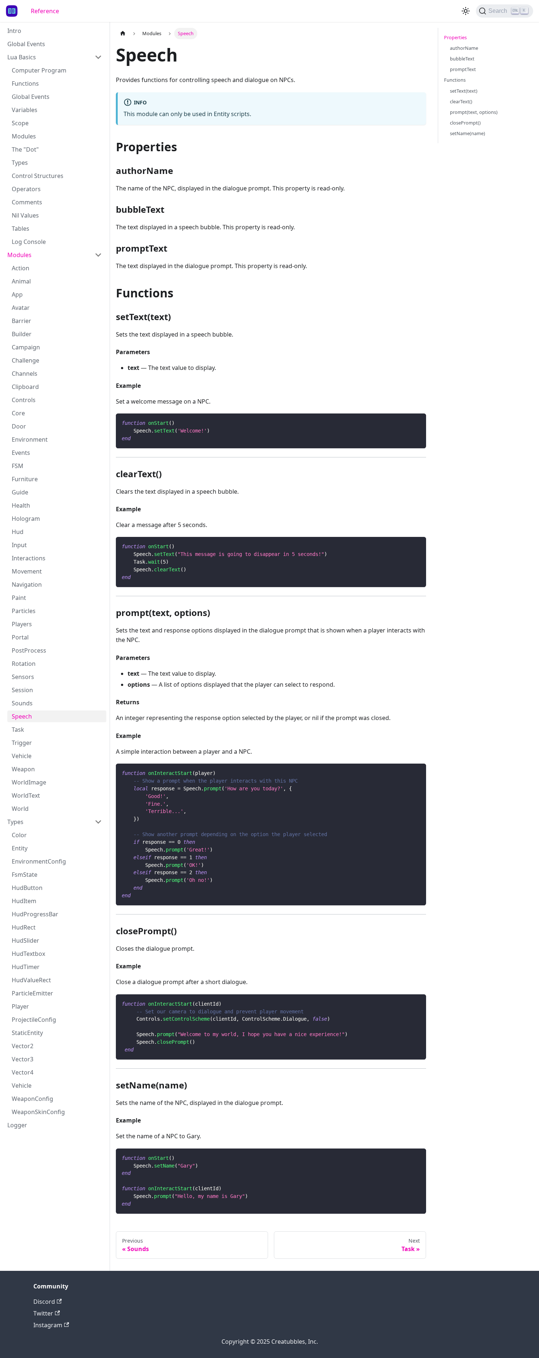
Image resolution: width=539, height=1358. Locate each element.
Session (22, 690)
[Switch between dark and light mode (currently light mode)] (466, 11)
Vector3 (22, 1059)
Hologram (26, 519)
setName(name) (467, 133)
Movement (27, 571)
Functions (25, 83)
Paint (19, 598)
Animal (21, 281)
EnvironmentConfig (39, 861)
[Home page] (123, 33)
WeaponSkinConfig (38, 1112)
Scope (20, 123)
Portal (20, 637)
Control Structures (37, 176)
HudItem (24, 901)
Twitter (43, 1313)
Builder (22, 334)
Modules (24, 136)
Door (19, 426)
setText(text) (463, 91)
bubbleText (462, 58)
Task (18, 730)
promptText (463, 69)
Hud (17, 532)
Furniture (25, 479)
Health (21, 505)
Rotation (24, 664)
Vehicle (22, 756)
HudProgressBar (35, 914)
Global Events (26, 44)
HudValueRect (31, 980)
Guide (20, 492)
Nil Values (25, 215)
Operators (26, 189)
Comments (27, 202)
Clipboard (25, 387)
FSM (17, 466)
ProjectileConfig (34, 1020)
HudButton (27, 888)
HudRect (24, 927)
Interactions (28, 558)
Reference (45, 11)
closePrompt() (465, 122)
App (17, 294)
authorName (464, 48)
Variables (24, 110)
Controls (24, 400)
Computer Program (39, 70)
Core (18, 413)
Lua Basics (21, 57)
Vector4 (22, 1072)
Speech (22, 716)
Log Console (29, 242)
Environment (30, 439)
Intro (14, 31)
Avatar (21, 308)
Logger (17, 1125)
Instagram (47, 1325)
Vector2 (22, 1046)
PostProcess (29, 650)
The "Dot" (25, 149)
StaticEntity (27, 1033)
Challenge (25, 360)
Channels (24, 374)
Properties (455, 37)
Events (21, 453)
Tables (20, 229)
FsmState (24, 875)
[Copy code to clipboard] (417, 422)
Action (20, 268)
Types (20, 163)
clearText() (461, 101)
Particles (24, 611)
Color (19, 835)
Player (20, 1006)
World (20, 809)
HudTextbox (28, 954)
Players (22, 624)
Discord (44, 1302)
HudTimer (26, 967)
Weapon (23, 769)
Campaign (26, 347)
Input (19, 545)
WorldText (26, 795)
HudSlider (25, 940)
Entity (19, 848)
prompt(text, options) (474, 112)
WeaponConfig (32, 1099)
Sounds (22, 703)
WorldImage (29, 782)
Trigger (22, 743)
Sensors (23, 677)
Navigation (27, 584)
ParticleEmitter (32, 993)
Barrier (21, 321)
